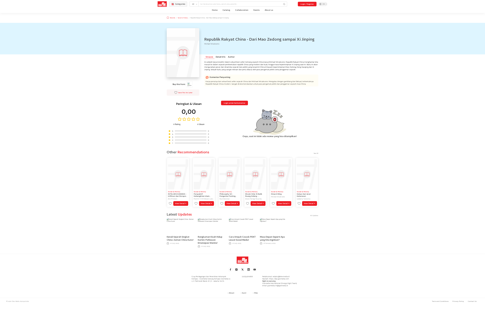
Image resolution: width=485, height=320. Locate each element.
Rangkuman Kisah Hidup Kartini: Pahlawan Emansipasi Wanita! (210, 239)
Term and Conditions (440, 301)
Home (214, 10)
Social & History (183, 18)
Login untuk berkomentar (234, 103)
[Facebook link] (230, 269)
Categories (180, 4)
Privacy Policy (458, 301)
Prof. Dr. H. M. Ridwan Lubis (203, 199)
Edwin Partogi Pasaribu (253, 199)
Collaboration (241, 10)
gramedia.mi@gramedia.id (278, 286)
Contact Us (472, 301)
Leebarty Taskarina (303, 199)
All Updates (314, 215)
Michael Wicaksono (278, 197)
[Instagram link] (236, 269)
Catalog (226, 10)
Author (231, 57)
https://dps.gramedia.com (279, 279)
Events (256, 10)
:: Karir (243, 293)
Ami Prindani (172, 199)
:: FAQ (255, 293)
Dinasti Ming (276, 194)
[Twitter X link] (242, 269)
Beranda (172, 18)
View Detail (180, 203)
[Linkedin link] (248, 269)
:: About (230, 293)
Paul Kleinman (225, 199)
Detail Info (221, 57)
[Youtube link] (254, 269)
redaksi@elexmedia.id (281, 276)
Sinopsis (209, 57)
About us (269, 10)
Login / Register (307, 4)
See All (316, 153)
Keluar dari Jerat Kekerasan (304, 195)
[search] (284, 4)
